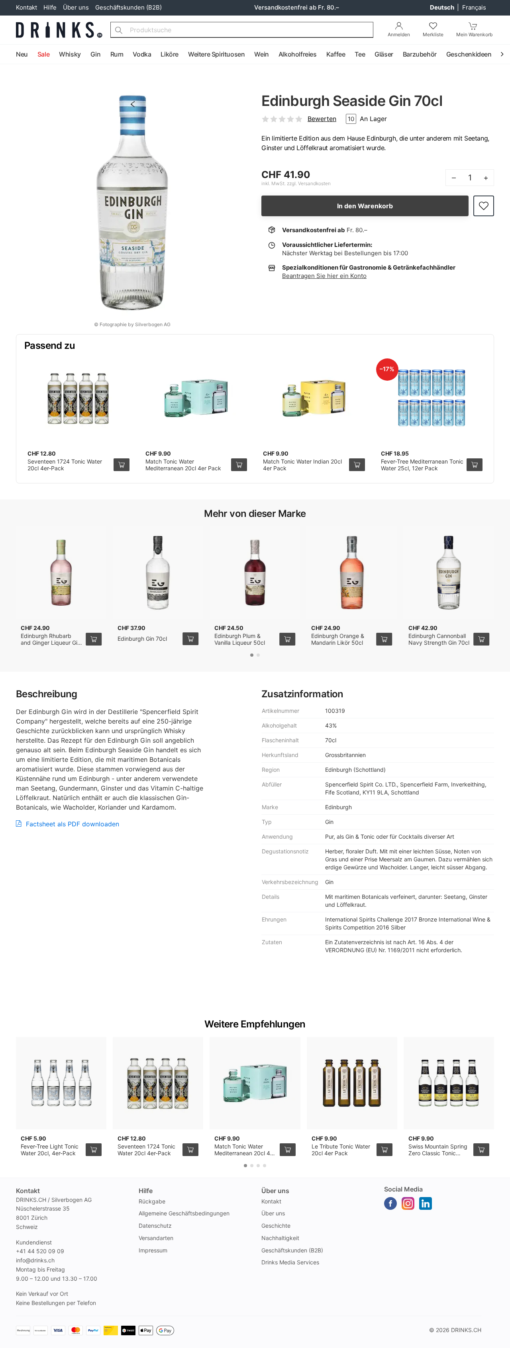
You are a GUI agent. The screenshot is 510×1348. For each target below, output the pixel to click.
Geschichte (275, 1225)
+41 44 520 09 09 (40, 1251)
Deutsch (442, 7)
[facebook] (390, 1203)
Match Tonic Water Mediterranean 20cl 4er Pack (183, 465)
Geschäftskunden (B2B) (128, 7)
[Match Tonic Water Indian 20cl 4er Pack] (314, 398)
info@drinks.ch (35, 1260)
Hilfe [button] (146, 1191)
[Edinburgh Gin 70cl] (158, 572)
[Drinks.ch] (59, 30)
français (474, 7)
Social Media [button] (403, 1189)
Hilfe (50, 7)
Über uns (76, 7)
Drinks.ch (466, 1329)
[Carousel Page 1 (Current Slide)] (251, 655)
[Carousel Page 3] (258, 1165)
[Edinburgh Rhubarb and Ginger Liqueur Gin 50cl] (61, 572)
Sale (43, 54)
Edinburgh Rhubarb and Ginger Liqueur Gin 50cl (50, 642)
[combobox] (241, 30)
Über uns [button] (275, 1191)
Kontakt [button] (28, 1191)
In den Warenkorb (365, 206)
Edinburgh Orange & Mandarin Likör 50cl (337, 639)
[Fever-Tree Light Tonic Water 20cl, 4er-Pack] (61, 1083)
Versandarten (156, 1238)
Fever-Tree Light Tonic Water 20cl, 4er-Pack (49, 1150)
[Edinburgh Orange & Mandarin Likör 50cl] (351, 572)
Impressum (153, 1250)
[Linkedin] (425, 1203)
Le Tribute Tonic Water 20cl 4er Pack (341, 1150)
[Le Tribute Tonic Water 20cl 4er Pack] (352, 1083)
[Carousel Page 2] (258, 655)
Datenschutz (155, 1225)
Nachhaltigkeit (280, 1238)
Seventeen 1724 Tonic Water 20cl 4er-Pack (146, 1150)
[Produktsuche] (118, 30)
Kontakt (26, 7)
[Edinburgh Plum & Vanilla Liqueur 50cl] (255, 572)
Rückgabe (152, 1201)
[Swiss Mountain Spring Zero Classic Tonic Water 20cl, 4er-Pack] (449, 1083)
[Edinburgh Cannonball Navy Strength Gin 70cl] (449, 572)
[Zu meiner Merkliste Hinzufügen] (483, 206)
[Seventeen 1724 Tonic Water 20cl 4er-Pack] (78, 398)
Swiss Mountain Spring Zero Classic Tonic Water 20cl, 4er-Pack (437, 1153)
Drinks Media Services (290, 1262)
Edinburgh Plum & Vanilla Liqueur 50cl (239, 639)
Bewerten (322, 119)
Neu (22, 54)
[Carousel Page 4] (264, 1165)
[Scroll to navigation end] (502, 55)
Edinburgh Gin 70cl (142, 638)
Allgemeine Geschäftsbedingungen (184, 1213)
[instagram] (408, 1203)
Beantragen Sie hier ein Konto (324, 276)
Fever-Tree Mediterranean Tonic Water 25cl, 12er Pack (422, 465)
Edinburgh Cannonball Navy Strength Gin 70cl (438, 639)
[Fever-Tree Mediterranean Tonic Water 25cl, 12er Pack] (432, 398)
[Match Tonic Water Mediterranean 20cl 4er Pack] (196, 398)
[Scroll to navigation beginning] (8, 55)
